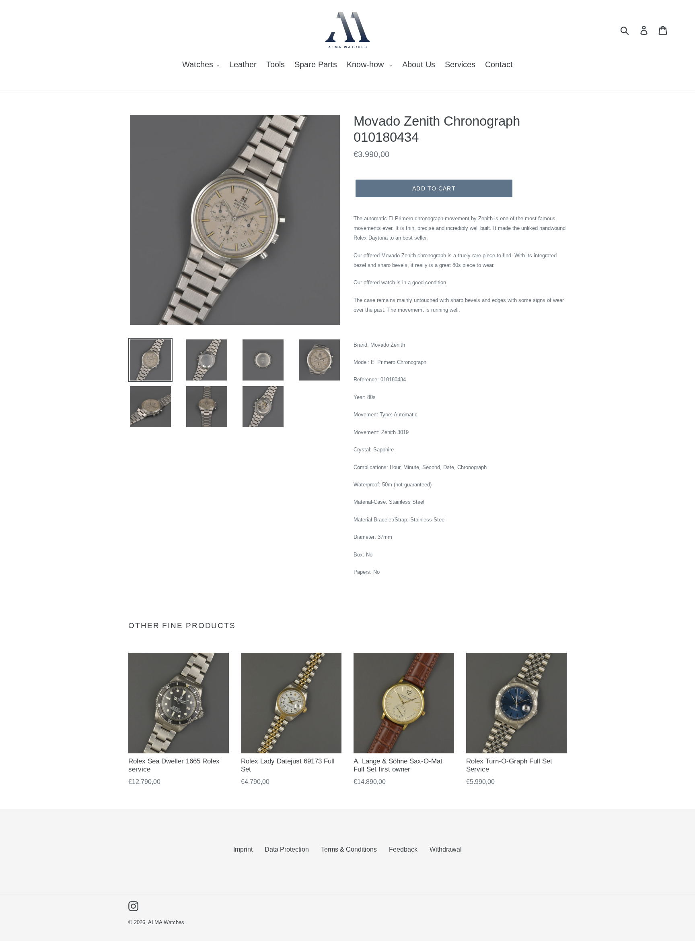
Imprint (243, 849)
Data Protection (287, 849)
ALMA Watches (166, 922)
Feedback (403, 849)
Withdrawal (446, 849)
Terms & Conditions (349, 849)
